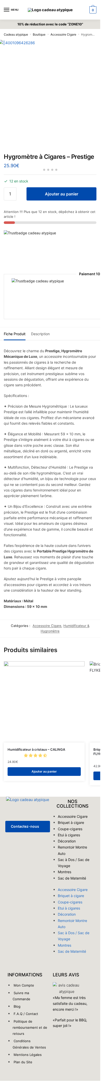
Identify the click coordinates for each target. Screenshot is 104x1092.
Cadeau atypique (16, 34)
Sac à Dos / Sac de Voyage (73, 862)
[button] (36, 755)
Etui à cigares (69, 835)
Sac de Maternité (72, 878)
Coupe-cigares (70, 829)
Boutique (39, 34)
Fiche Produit (14, 334)
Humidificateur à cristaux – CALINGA (36, 749)
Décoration (67, 841)
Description (40, 334)
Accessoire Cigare (63, 34)
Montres (64, 872)
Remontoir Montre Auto (72, 850)
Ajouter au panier (61, 193)
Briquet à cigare (71, 822)
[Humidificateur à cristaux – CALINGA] (44, 702)
